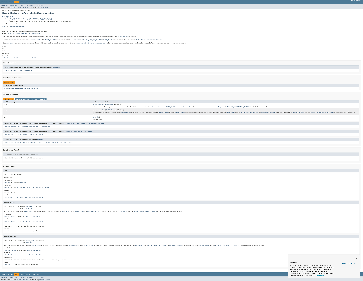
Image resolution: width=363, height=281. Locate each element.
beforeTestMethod (99, 110)
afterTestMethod (21, 134)
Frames (23, 5)
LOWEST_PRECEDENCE (25, 70)
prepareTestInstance (36, 134)
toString (55, 142)
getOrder (96, 117)
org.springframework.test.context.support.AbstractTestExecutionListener (29, 18)
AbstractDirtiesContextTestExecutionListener (24, 33)
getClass (26, 142)
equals (11, 142)
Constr (19, 7)
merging (9, 43)
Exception (28, 208)
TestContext (109, 105)
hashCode (33, 142)
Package (10, 2)
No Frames (29, 5)
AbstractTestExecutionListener (79, 131)
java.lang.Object (7, 16)
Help (38, 2)
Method (25, 7)
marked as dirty (215, 107)
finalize (18, 142)
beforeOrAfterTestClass (12, 126)
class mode (75, 40)
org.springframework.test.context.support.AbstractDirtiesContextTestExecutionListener (37, 20)
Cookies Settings (348, 263)
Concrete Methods (38, 99)
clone (5, 142)
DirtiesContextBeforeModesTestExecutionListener (21, 88)
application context (185, 107)
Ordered (4, 26)
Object (40, 139)
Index (34, 2)
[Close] (356, 258)
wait (61, 142)
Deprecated (27, 2)
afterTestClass (9, 134)
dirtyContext (45, 126)
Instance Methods (22, 99)
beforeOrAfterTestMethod (30, 126)
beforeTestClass (98, 105)
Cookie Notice (318, 275)
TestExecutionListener (17, 26)
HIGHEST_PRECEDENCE (10, 70)
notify (40, 142)
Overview (4, 2)
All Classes (40, 5)
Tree (21, 2)
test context (118, 107)
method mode (35, 40)
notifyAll (47, 142)
